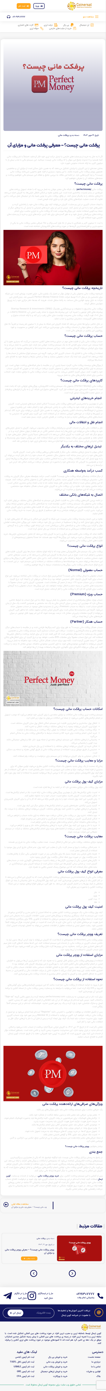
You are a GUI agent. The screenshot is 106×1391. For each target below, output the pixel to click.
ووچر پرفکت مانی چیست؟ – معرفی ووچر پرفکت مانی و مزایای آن (29, 1251)
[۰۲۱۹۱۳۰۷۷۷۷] (100, 1296)
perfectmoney (84, 189)
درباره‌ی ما (96, 1362)
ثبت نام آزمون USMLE (24, 1366)
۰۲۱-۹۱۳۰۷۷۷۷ (18, 17)
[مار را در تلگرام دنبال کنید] (8, 1296)
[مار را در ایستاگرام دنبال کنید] (32, 1296)
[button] (33, 1273)
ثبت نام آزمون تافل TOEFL (22, 1362)
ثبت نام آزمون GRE (25, 1371)
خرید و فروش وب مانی (56, 1362)
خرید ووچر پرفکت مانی (48, 1176)
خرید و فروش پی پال (57, 1357)
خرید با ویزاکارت (60, 1376)
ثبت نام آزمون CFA (25, 1376)
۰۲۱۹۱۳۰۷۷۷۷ (85, 1294)
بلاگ (98, 1376)
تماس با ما (95, 1366)
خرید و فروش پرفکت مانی (55, 1366)
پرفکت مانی (63, 135)
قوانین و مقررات (93, 1371)
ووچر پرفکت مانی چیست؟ (77, 1146)
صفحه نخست (94, 1357)
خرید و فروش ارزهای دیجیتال (54, 1371)
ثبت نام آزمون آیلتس (24, 1357)
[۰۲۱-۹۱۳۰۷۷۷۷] (8, 17)
